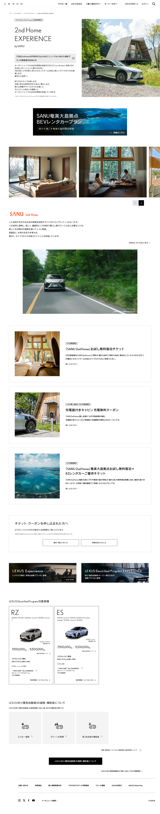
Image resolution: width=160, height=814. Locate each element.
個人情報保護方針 (54, 785)
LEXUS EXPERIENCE (29, 13)
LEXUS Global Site (136, 785)
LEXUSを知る (17, 13)
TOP (10, 13)
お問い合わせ (23, 785)
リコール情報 (100, 785)
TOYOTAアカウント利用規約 (78, 785)
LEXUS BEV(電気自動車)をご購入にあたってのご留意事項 (120, 771)
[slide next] (141, 203)
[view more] (44, 573)
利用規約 (38, 785)
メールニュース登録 (49, 801)
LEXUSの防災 (117, 785)
